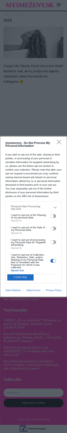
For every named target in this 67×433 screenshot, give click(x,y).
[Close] (60, 143)
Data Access (33, 290)
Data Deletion (13, 290)
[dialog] (33, 216)
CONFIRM (20, 277)
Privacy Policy (53, 290)
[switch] (53, 216)
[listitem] (33, 207)
